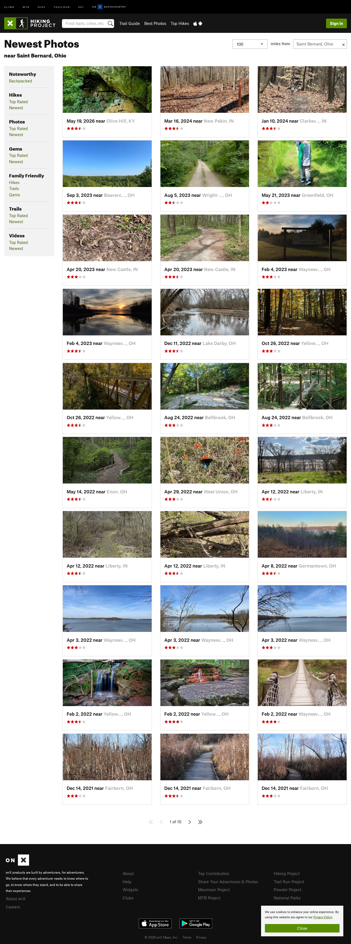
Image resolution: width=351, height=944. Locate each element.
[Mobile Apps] (197, 23)
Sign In (336, 23)
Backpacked (20, 80)
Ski (81, 6)
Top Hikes (180, 23)
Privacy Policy (322, 917)
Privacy (201, 937)
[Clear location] (343, 44)
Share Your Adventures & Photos (228, 881)
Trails (14, 188)
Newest (16, 107)
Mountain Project (214, 889)
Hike (42, 6)
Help (127, 881)
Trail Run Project (289, 881)
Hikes (14, 182)
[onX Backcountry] (109, 7)
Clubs (128, 897)
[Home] (32, 23)
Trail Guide (129, 23)
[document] (302, 921)
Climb (9, 6)
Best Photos (155, 23)
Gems (14, 194)
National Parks (287, 897)
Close (302, 928)
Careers (13, 906)
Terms (187, 937)
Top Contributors (213, 873)
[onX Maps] (17, 864)
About (128, 873)
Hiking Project (287, 873)
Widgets (130, 889)
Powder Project (287, 889)
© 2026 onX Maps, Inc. (161, 937)
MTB (26, 6)
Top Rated (18, 101)
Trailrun (62, 6)
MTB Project (209, 897)
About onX (16, 898)
